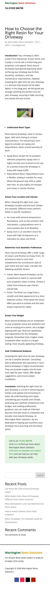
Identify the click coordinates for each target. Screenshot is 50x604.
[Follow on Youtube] (33, 580)
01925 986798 (25, 440)
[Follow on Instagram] (22, 580)
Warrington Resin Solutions (20, 42)
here (16, 444)
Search (40, 475)
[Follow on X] (28, 580)
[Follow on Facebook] (16, 580)
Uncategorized (18, 45)
